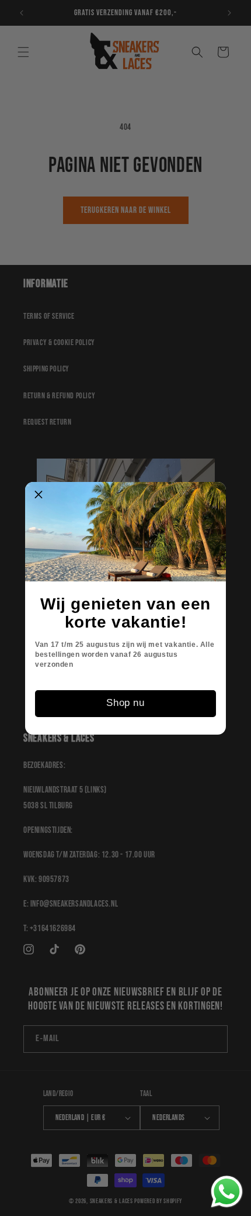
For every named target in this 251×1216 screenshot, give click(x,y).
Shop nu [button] (125, 702)
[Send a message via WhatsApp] (226, 1191)
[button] (38, 495)
